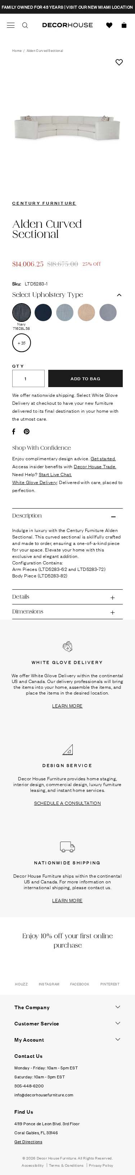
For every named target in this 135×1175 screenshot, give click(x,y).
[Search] (25, 25)
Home (17, 50)
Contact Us (28, 1055)
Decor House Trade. (95, 466)
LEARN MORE (67, 705)
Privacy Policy (101, 1165)
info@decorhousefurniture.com (43, 1094)
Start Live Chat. (55, 474)
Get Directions (28, 1141)
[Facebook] (13, 431)
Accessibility (33, 1165)
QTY (18, 365)
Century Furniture (44, 202)
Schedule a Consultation (67, 802)
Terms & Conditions (66, 1165)
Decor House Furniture (56, 1158)
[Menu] (11, 25)
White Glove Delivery (34, 481)
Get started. (103, 458)
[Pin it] (27, 431)
